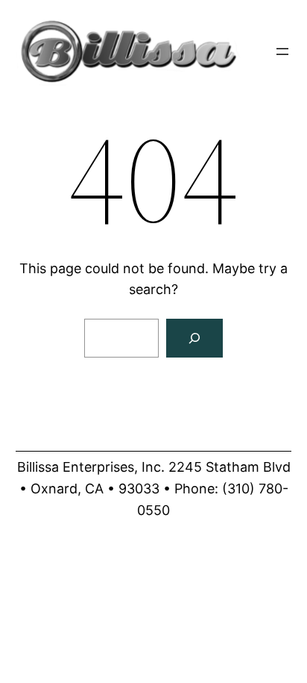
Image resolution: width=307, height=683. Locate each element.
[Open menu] (282, 51)
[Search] (194, 338)
